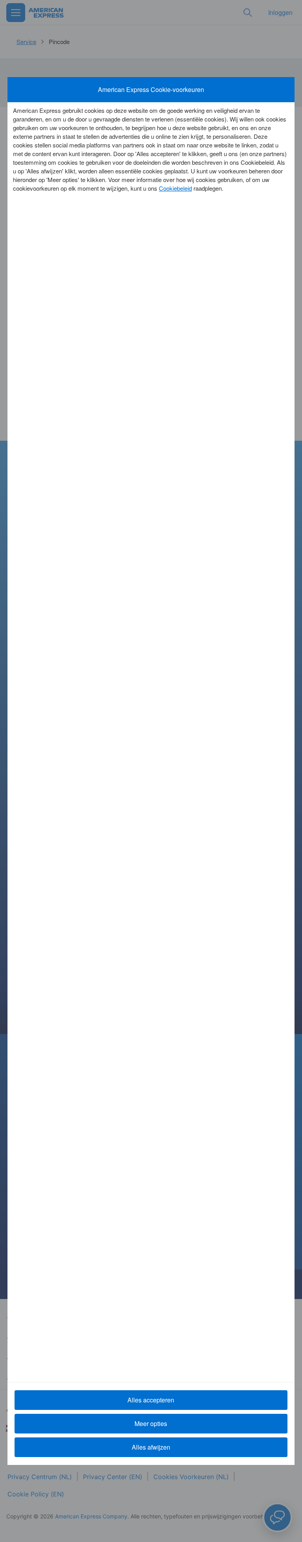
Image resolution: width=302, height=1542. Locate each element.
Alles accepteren (150, 1399)
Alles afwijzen (151, 1447)
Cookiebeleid (175, 188)
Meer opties (150, 1423)
